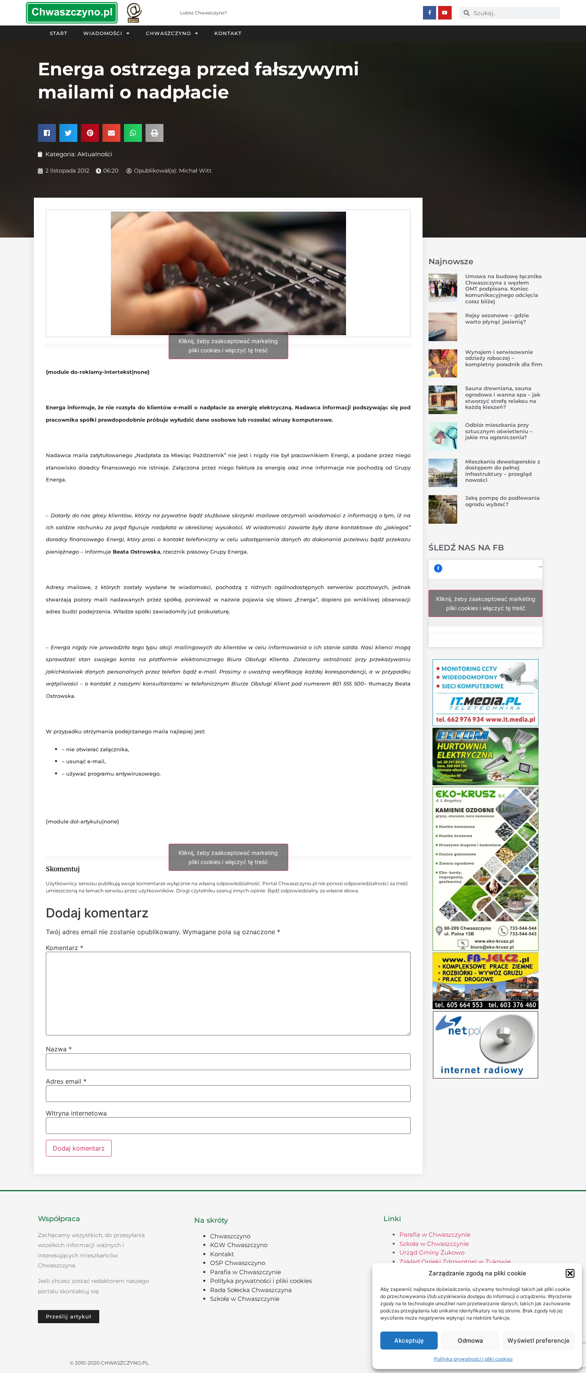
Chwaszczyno (168, 33)
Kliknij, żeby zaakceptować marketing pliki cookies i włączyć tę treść (228, 346)
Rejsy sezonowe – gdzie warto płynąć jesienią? (497, 318)
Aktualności (94, 154)
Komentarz (64, 948)
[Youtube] (445, 13)
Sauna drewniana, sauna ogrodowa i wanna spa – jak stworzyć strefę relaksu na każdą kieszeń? (502, 397)
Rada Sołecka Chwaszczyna (251, 1290)
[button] (570, 1273)
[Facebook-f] (430, 13)
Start (58, 33)
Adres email (66, 1081)
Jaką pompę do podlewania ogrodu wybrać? (502, 501)
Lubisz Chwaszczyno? (203, 13)
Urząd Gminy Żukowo (431, 1252)
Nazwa (59, 1049)
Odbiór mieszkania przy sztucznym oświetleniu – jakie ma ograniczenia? (499, 431)
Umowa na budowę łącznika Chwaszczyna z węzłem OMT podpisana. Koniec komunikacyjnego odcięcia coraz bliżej (503, 288)
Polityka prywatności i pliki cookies (473, 1359)
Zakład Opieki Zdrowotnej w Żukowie (455, 1261)
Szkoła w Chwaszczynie (244, 1298)
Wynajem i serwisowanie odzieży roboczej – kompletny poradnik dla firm (504, 358)
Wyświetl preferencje (538, 1340)
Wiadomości (102, 33)
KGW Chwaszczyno (238, 1245)
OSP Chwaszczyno (237, 1263)
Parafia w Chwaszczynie (245, 1272)
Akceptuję (409, 1340)
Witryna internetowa (76, 1113)
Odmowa (470, 1340)
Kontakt (228, 33)
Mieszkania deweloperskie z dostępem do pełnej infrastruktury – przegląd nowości (502, 470)
